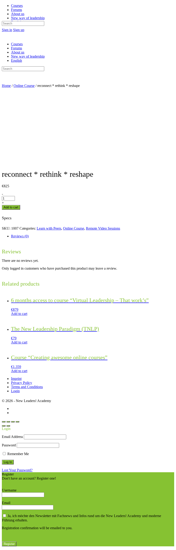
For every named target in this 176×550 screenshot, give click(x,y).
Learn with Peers (49, 228)
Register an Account (16, 482)
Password (9, 445)
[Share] (8, 421)
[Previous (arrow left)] (4, 426)
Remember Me (17, 454)
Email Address (12, 437)
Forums (16, 48)
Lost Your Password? (17, 470)
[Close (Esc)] (4, 421)
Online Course (24, 86)
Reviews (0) (20, 236)
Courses (17, 44)
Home (6, 86)
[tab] (92, 236)
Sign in (7, 30)
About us (17, 52)
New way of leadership (28, 56)
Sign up (18, 30)
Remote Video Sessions (103, 228)
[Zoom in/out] (17, 421)
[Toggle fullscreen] (13, 421)
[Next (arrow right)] (8, 426)
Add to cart (11, 207)
